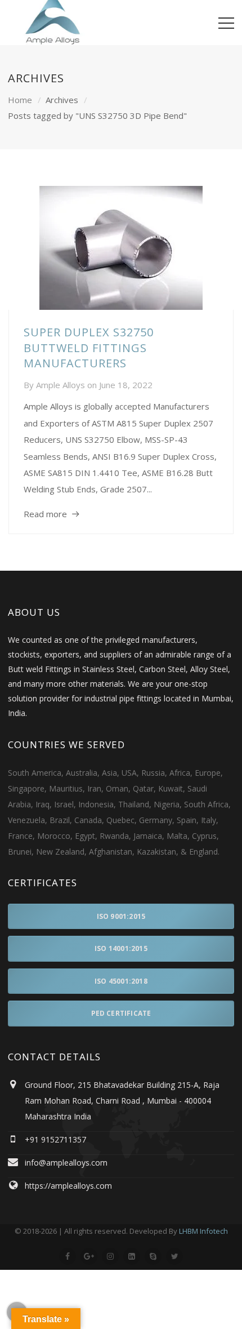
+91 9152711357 (55, 1139)
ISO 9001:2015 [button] (121, 916)
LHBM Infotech (203, 1231)
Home (20, 99)
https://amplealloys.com (68, 1185)
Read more (45, 513)
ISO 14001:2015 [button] (121, 948)
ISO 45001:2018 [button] (121, 981)
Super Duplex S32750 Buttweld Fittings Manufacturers (89, 348)
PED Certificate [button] (121, 1013)
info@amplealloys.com (66, 1162)
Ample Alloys (60, 384)
